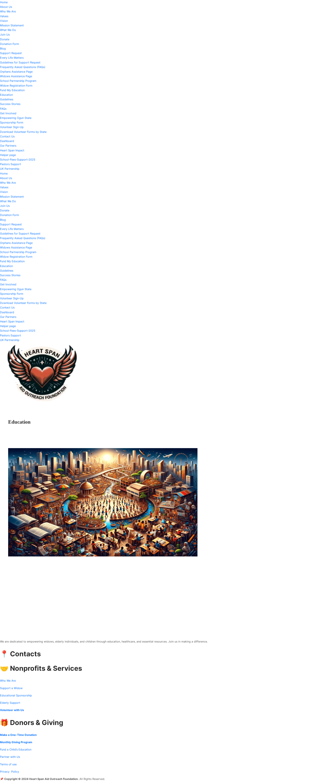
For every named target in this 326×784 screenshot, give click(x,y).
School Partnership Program (18, 80)
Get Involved (8, 113)
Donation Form (9, 44)
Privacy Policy (9, 771)
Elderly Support (10, 702)
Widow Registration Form (16, 85)
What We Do (8, 30)
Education (6, 94)
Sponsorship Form (11, 122)
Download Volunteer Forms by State (23, 132)
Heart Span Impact (12, 150)
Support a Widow (11, 688)
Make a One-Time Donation (18, 735)
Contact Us (7, 136)
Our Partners (8, 145)
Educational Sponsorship (16, 695)
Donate (4, 39)
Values (4, 16)
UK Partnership (9, 168)
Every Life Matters (12, 57)
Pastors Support (10, 164)
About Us (6, 7)
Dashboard (7, 141)
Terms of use (8, 764)
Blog (3, 48)
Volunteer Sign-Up (12, 127)
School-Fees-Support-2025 (17, 159)
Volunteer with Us (12, 710)
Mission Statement (12, 25)
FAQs (3, 108)
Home (4, 2)
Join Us (5, 34)
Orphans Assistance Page (16, 71)
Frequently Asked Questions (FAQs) (22, 67)
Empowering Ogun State (15, 118)
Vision (4, 20)
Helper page (8, 155)
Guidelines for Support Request (20, 62)
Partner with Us (10, 756)
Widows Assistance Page (16, 76)
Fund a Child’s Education (15, 749)
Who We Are (8, 11)
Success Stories (10, 104)
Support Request (11, 53)
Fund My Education (12, 90)
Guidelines (6, 99)
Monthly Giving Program (16, 742)
